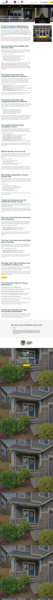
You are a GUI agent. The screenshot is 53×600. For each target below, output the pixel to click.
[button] (3, 332)
